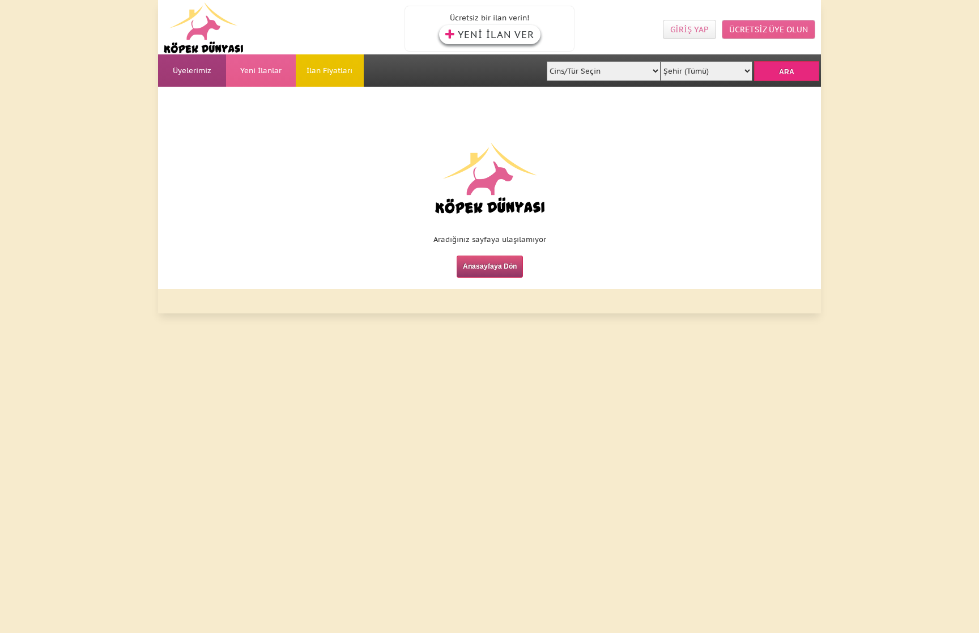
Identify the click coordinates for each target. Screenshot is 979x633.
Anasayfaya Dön (490, 266)
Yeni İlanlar (261, 70)
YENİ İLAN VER (496, 34)
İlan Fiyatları (329, 70)
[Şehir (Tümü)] (706, 67)
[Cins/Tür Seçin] (604, 67)
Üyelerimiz (192, 70)
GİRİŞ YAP (689, 29)
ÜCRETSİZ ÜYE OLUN (768, 29)
